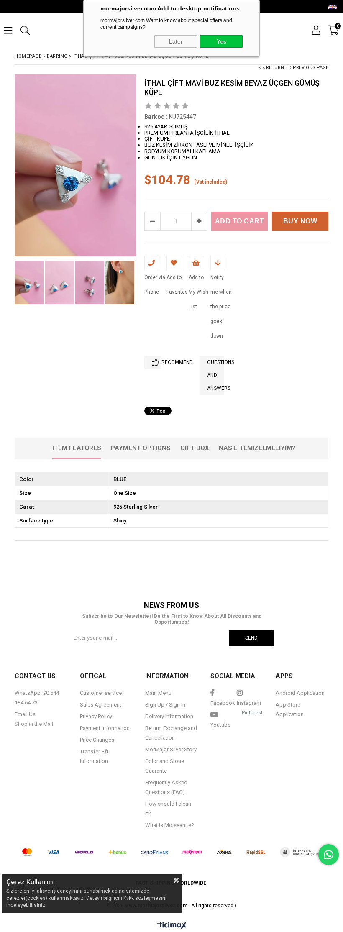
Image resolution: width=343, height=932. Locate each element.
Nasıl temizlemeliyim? (257, 448)
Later (176, 41)
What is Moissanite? (169, 825)
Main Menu (158, 693)
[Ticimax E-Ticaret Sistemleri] (172, 926)
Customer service (101, 693)
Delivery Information (169, 716)
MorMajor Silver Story (171, 749)
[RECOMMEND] (152, 362)
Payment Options (141, 448)
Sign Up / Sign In (165, 705)
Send (251, 638)
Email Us (25, 714)
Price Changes (97, 740)
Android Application (300, 693)
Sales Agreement (100, 705)
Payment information (105, 728)
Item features (76, 448)
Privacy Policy (96, 716)
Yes (221, 41)
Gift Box (194, 448)
